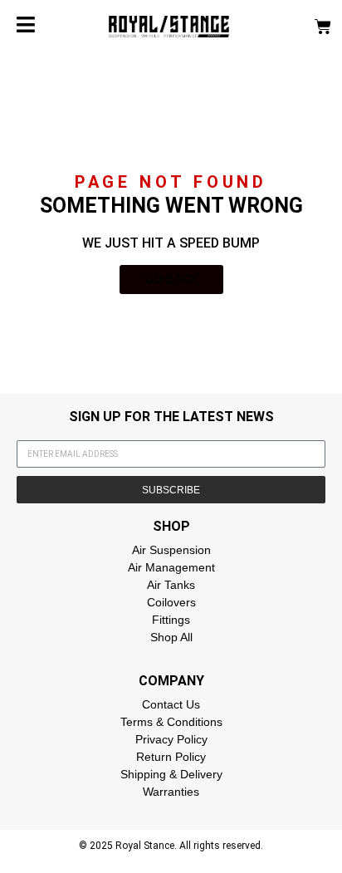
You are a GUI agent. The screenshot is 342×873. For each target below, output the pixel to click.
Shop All (171, 637)
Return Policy (171, 756)
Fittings (171, 619)
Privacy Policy (171, 739)
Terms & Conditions (171, 721)
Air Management (171, 567)
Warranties (171, 791)
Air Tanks (171, 584)
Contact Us (171, 704)
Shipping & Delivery (171, 774)
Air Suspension (171, 550)
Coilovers (171, 602)
